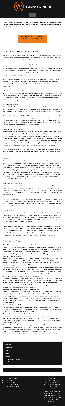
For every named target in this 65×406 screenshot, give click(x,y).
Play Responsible (13, 384)
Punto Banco (8, 348)
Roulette (7, 353)
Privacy (13, 380)
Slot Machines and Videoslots (13, 359)
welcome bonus (39, 68)
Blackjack (7, 350)
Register (13, 382)
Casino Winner (14, 116)
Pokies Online (22, 22)
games (20, 79)
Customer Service (13, 386)
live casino (23, 163)
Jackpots (7, 356)
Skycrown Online (26, 75)
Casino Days (17, 55)
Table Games (8, 362)
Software (13, 388)
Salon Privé (26, 201)
